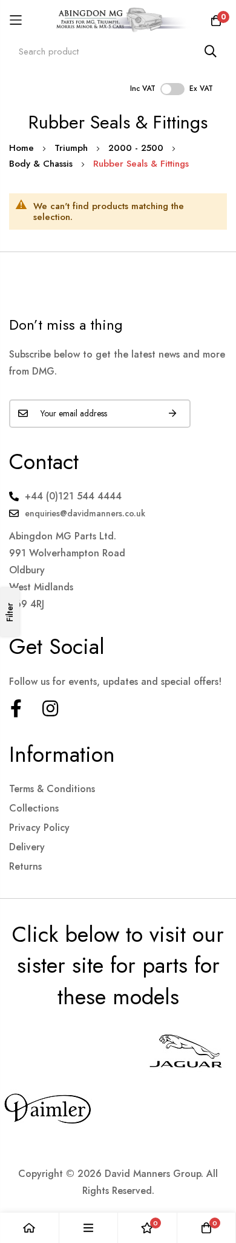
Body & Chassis (42, 163)
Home (23, 148)
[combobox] (118, 51)
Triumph (72, 148)
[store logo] (118, 20)
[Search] (210, 51)
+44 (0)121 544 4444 (73, 496)
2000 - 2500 (137, 148)
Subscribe (172, 413)
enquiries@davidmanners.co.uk (85, 513)
